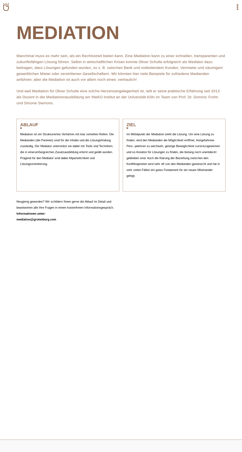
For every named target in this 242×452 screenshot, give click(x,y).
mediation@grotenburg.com (36, 219)
